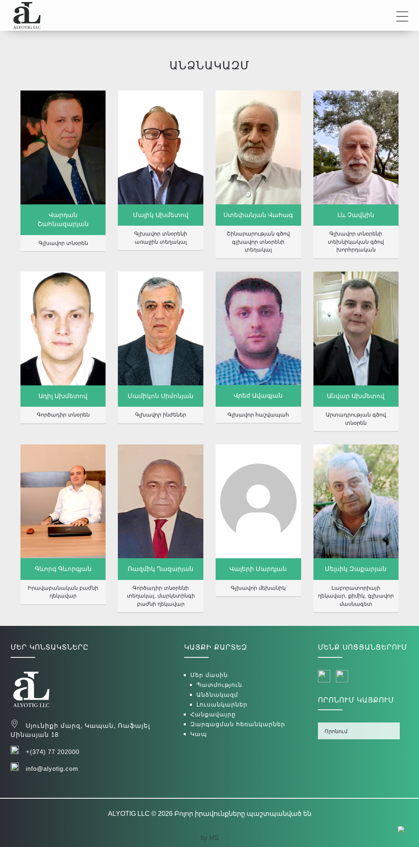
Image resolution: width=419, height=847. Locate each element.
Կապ (198, 734)
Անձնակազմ (217, 694)
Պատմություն (219, 685)
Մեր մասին (209, 675)
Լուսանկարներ (222, 704)
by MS (209, 837)
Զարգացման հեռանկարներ (237, 724)
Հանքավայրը (213, 714)
